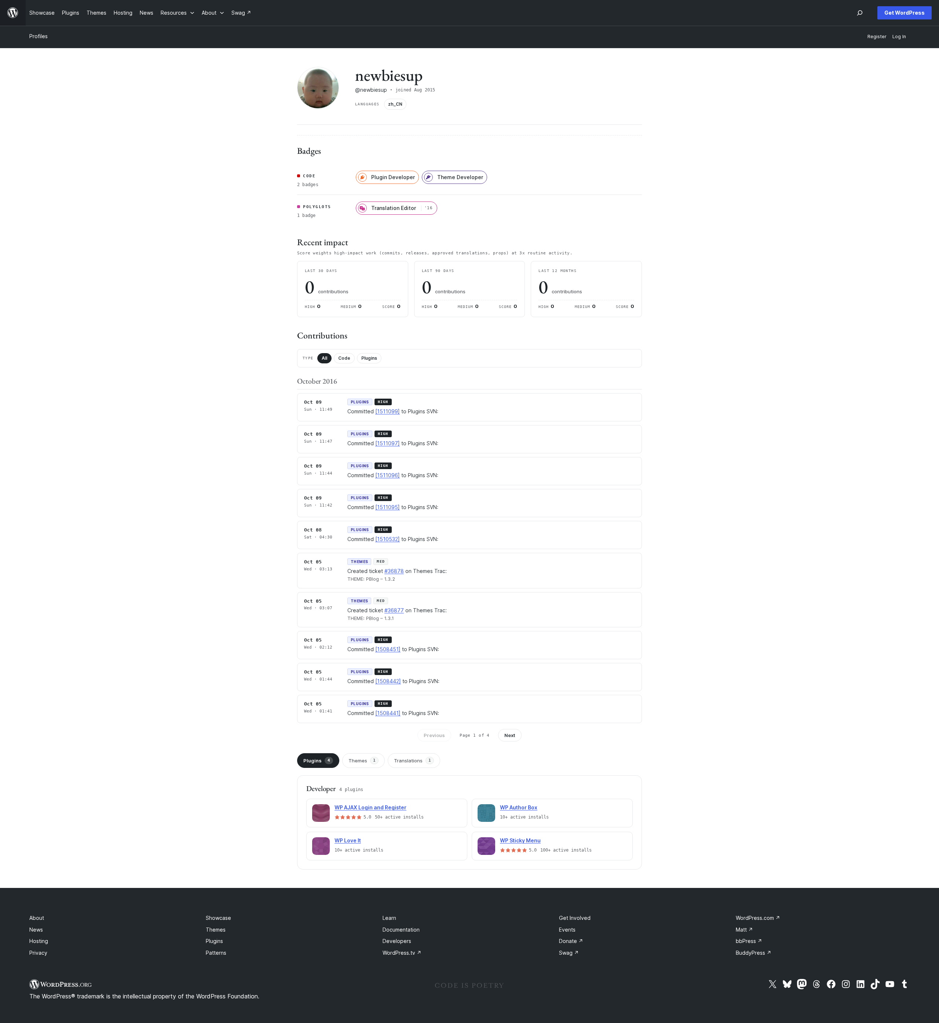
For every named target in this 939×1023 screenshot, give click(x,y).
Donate (571, 941)
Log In (899, 36)
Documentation (401, 929)
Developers (397, 941)
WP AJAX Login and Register (370, 807)
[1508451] (388, 649)
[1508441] (388, 713)
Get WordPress (904, 13)
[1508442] (388, 681)
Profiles (38, 36)
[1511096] (387, 475)
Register (877, 36)
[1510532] (387, 539)
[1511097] (387, 443)
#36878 (394, 571)
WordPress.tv (402, 953)
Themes (362, 760)
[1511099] (387, 411)
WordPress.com (758, 918)
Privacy (38, 953)
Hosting (38, 941)
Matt (744, 929)
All (324, 358)
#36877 (394, 610)
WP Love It (348, 840)
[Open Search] (860, 13)
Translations (412, 760)
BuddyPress (753, 953)
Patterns (216, 953)
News (36, 929)
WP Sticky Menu (520, 840)
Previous (434, 735)
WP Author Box (518, 807)
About (36, 918)
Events (567, 929)
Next (509, 735)
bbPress (749, 941)
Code (344, 358)
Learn (389, 918)
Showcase (218, 918)
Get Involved (575, 918)
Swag (569, 953)
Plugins (369, 358)
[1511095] (387, 507)
